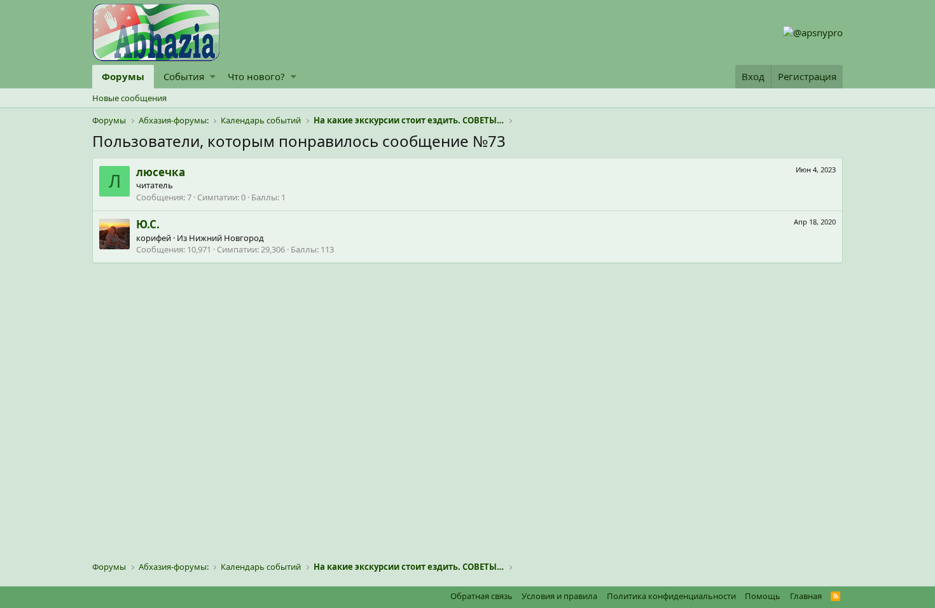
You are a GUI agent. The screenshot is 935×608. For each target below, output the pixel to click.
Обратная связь (481, 596)
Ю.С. (148, 224)
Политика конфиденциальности (671, 596)
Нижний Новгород (226, 238)
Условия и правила (559, 596)
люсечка (160, 172)
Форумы (123, 76)
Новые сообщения (129, 98)
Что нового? (256, 76)
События (183, 76)
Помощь (762, 596)
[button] (213, 76)
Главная (806, 596)
